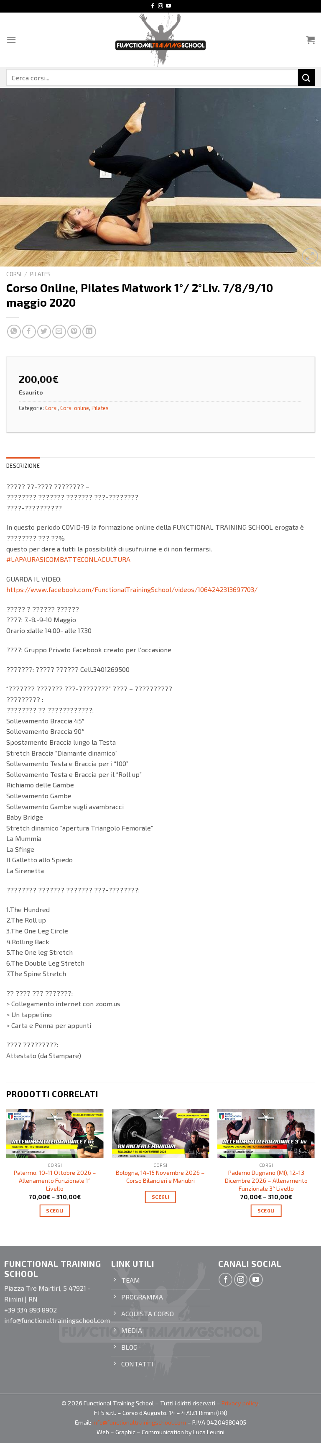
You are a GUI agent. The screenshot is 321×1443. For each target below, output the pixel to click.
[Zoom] (310, 256)
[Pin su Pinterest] (74, 331)
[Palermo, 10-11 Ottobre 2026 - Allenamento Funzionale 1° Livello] (55, 1133)
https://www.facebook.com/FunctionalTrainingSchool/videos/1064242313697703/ (131, 589)
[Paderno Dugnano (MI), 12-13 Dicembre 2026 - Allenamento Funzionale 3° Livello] (266, 1133)
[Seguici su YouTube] (168, 6)
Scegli (55, 1210)
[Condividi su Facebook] (29, 331)
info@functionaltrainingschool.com (139, 1422)
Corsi (13, 273)
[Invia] (306, 77)
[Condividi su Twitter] (44, 331)
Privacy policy (240, 1403)
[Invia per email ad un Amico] (59, 331)
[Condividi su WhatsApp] (14, 331)
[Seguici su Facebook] (152, 6)
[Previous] (6, 1170)
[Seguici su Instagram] (160, 6)
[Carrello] (310, 40)
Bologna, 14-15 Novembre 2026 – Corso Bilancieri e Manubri (160, 1176)
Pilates (40, 273)
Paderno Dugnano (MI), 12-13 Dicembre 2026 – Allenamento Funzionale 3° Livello (266, 1180)
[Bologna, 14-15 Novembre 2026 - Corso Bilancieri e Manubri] (160, 1133)
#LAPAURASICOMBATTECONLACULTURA (68, 559)
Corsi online (74, 408)
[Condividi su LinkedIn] (89, 331)
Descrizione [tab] (23, 465)
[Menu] (11, 39)
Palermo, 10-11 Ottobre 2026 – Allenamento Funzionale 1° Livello (55, 1180)
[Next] (314, 1170)
